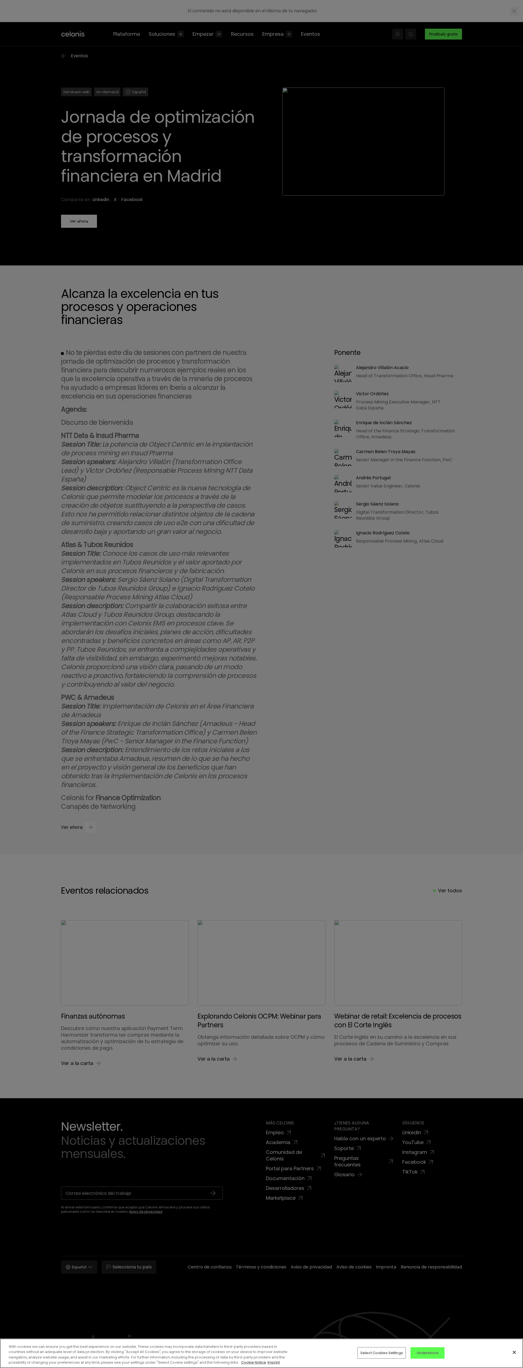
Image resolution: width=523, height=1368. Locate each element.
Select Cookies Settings (381, 1352)
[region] (261, 1353)
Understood (427, 1352)
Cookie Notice (253, 1362)
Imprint (273, 1362)
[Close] (514, 1352)
